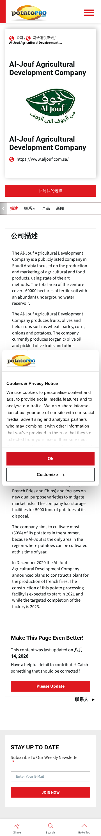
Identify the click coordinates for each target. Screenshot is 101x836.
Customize (47, 474)
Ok (50, 458)
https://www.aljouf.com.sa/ (43, 159)
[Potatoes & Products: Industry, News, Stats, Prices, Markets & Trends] (29, 12)
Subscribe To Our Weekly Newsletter (45, 758)
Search (50, 833)
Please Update (50, 686)
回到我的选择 (50, 191)
